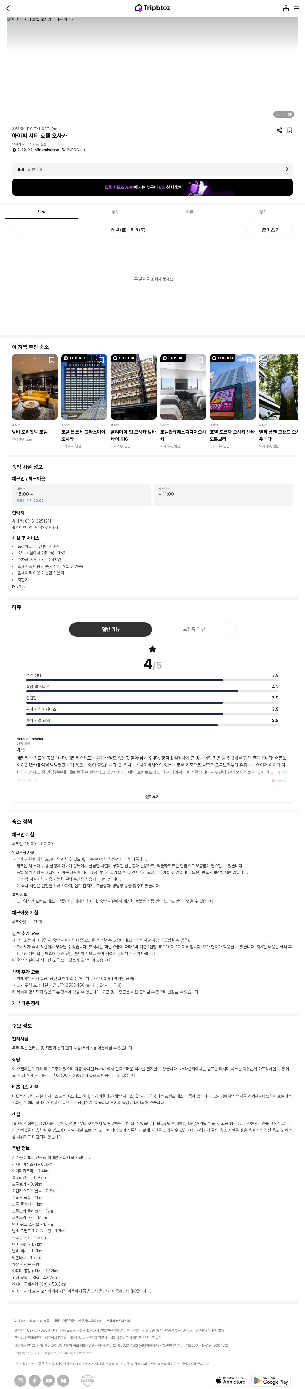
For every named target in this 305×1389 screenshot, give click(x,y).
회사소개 (20, 1321)
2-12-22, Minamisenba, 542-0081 (49, 150)
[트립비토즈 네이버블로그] (63, 1381)
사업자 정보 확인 (74, 1345)
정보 (115, 212)
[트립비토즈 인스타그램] (20, 1381)
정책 (263, 212)
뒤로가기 (8, 8)
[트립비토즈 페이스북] (35, 1381)
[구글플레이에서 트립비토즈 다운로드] (271, 1381)
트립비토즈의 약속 (118, 1321)
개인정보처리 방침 (90, 1321)
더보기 (17, 587)
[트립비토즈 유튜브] (49, 1381)
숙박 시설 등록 (39, 1321)
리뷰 (189, 212)
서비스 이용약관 (64, 1321)
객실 (42, 212)
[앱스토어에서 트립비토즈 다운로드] (230, 1381)
